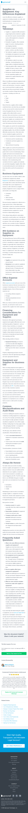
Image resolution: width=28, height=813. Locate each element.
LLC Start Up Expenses (8, 712)
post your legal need (19, 612)
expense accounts (10, 283)
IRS (12, 385)
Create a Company (7, 714)
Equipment (5, 180)
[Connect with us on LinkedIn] (20, 795)
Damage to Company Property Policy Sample (13, 708)
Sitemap (14, 764)
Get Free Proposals (14, 745)
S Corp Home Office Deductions (10, 720)
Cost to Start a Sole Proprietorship (10, 716)
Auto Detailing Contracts (8, 718)
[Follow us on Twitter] (16, 795)
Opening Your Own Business (9, 722)
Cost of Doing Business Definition (10, 706)
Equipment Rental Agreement (9, 705)
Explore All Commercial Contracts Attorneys (14, 692)
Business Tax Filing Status (9, 711)
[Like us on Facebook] (13, 795)
